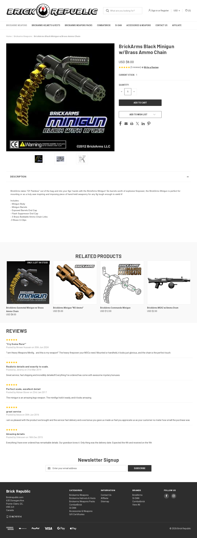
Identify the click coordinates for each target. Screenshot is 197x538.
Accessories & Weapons (138, 25)
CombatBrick (104, 25)
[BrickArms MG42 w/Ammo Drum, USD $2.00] (169, 282)
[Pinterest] (148, 123)
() (189, 10)
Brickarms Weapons (16, 25)
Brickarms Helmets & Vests (46, 25)
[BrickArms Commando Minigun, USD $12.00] (122, 282)
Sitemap (105, 501)
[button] (150, 67)
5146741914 (15, 516)
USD (176, 10)
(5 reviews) (136, 67)
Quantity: (124, 85)
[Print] (131, 123)
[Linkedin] (143, 123)
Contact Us (161, 25)
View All (136, 504)
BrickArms (137, 495)
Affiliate (176, 25)
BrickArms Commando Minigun (115, 307)
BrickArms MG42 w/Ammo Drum (162, 307)
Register (165, 10)
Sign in (154, 10)
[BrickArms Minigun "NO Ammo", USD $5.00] (75, 282)
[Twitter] (137, 123)
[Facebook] (120, 123)
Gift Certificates (76, 514)
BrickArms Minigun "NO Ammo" (68, 307)
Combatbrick (138, 501)
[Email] (126, 123)
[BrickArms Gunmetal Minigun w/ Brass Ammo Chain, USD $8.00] (28, 282)
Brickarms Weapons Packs (78, 25)
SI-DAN (118, 25)
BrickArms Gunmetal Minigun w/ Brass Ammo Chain (25, 309)
